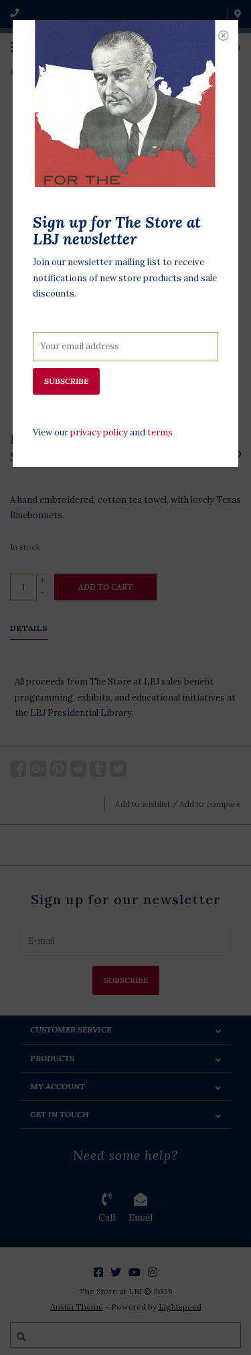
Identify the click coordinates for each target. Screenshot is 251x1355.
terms (160, 432)
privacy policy (99, 432)
